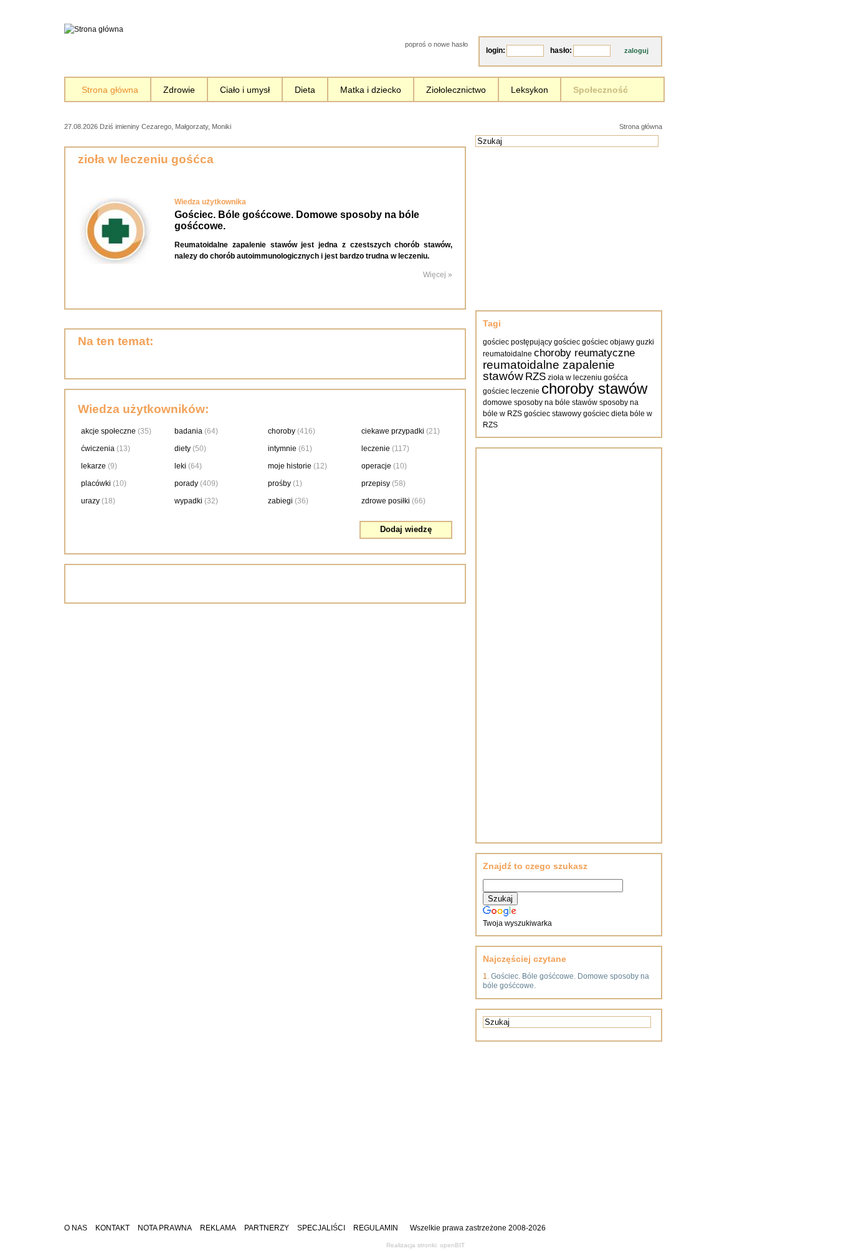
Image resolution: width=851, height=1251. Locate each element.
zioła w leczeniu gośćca (588, 377)
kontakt (112, 1228)
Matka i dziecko (370, 90)
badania (188, 431)
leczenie (375, 448)
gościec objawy (608, 342)
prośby (279, 483)
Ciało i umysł (245, 90)
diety (182, 448)
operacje (376, 466)
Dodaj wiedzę (406, 529)
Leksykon (529, 90)
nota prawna (165, 1228)
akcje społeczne (108, 431)
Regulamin (375, 1228)
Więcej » (437, 274)
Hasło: (561, 50)
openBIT (452, 1245)
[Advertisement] (377, 125)
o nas (75, 1228)
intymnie (282, 448)
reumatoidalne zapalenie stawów (549, 370)
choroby (281, 431)
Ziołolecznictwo (456, 90)
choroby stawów (594, 388)
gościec (567, 342)
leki (180, 466)
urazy (90, 501)
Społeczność (600, 90)
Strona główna (110, 90)
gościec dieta (605, 413)
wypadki (188, 501)
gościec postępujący (517, 342)
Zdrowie (179, 90)
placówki (96, 483)
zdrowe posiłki (385, 501)
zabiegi (280, 501)
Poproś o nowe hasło (436, 44)
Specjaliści (321, 1228)
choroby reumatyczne (584, 353)
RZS (535, 377)
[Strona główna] (93, 29)
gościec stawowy (552, 413)
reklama (218, 1228)
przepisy (375, 483)
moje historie (289, 466)
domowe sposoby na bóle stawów (540, 402)
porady (186, 483)
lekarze (93, 466)
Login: (495, 50)
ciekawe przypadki (392, 431)
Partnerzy (266, 1228)
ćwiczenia (98, 448)
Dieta (305, 90)
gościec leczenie (511, 391)
